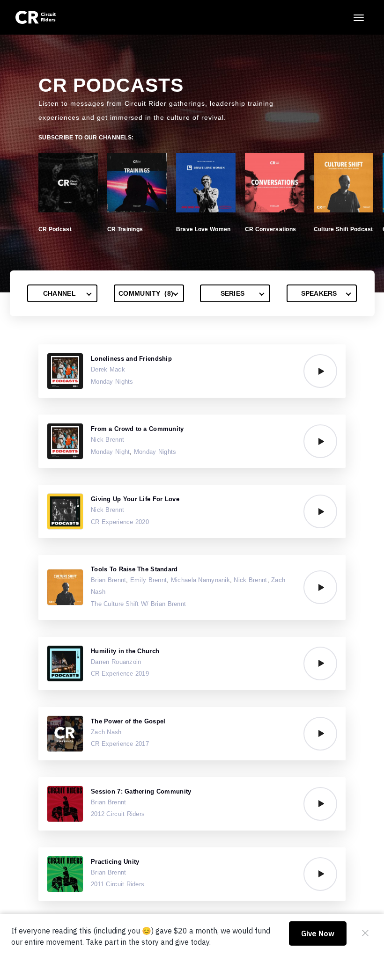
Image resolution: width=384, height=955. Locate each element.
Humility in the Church (125, 651)
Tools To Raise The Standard (134, 569)
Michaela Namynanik (200, 579)
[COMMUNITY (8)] (148, 293)
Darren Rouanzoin (116, 661)
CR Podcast (55, 229)
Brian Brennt (108, 579)
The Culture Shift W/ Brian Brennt (138, 603)
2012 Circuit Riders (118, 813)
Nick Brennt (107, 439)
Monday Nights (112, 381)
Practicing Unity (115, 861)
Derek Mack (108, 369)
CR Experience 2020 (120, 521)
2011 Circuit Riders (117, 884)
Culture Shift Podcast (343, 229)
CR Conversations (270, 229)
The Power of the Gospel (128, 721)
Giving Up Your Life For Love (135, 499)
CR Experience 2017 (120, 743)
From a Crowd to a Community (137, 428)
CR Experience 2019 (120, 673)
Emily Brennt (148, 579)
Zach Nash (106, 732)
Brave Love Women (203, 229)
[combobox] (62, 293)
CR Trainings (125, 229)
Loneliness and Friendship (131, 358)
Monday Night (110, 451)
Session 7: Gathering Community (141, 791)
